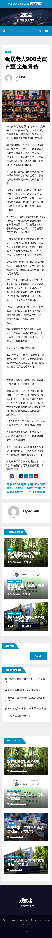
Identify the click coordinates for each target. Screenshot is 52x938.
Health (11, 581)
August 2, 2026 (18, 804)
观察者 (26, 14)
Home (26, 931)
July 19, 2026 (16, 837)
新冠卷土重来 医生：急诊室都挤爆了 (25, 587)
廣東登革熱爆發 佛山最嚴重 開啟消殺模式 (16, 488)
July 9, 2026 (16, 870)
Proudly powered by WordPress (16, 920)
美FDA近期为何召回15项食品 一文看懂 (25, 619)
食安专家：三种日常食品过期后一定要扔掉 (25, 829)
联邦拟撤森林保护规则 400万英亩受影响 (23, 555)
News (8, 52)
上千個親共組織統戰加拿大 (19, 716)
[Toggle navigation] (46, 31)
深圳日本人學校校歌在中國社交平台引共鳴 (36, 488)
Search (9, 646)
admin (22, 77)
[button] (40, 31)
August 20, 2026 (18, 771)
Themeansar (26, 924)
